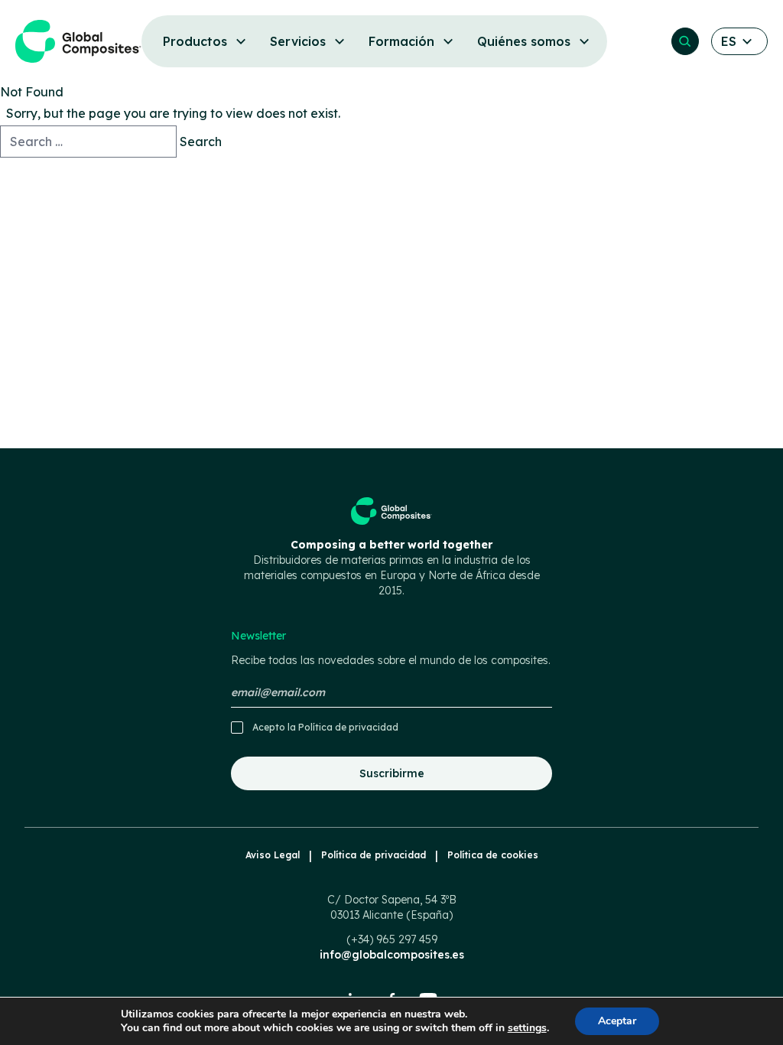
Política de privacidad (348, 727)
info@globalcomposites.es (392, 955)
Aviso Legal (272, 855)
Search (201, 141)
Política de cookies (492, 855)
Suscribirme (391, 773)
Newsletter (391, 648)
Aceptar (617, 1021)
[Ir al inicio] (78, 41)
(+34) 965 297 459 (391, 939)
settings (527, 1028)
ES (728, 41)
